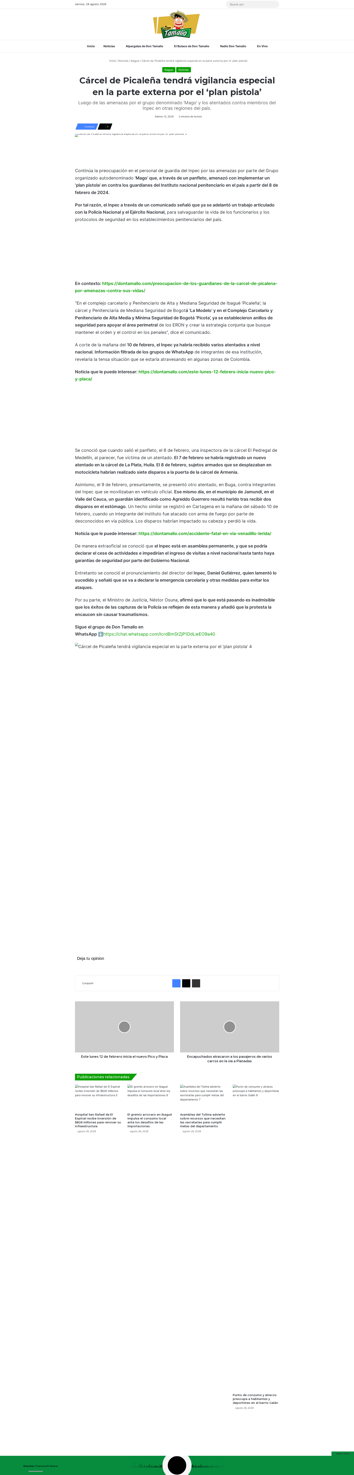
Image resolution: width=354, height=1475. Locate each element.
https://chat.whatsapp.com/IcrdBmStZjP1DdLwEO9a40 (159, 634)
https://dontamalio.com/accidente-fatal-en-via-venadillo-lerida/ (204, 533)
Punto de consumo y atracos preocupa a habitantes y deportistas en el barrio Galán (255, 1399)
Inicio (90, 46)
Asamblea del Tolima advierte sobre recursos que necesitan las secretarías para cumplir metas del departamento (203, 1120)
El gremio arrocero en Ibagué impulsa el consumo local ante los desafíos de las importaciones (149, 1120)
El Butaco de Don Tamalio (191, 46)
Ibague (135, 60)
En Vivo (262, 46)
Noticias (109, 46)
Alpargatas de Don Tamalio (144, 46)
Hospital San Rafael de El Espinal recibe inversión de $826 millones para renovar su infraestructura (98, 1120)
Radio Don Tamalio (233, 46)
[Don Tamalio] (177, 24)
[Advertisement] (177, 154)
